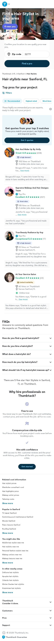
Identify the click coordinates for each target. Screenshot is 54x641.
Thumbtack (6, 74)
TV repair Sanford (9, 513)
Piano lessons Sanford (11, 525)
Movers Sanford (8, 521)
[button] (21, 194)
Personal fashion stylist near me (15, 551)
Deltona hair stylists (10, 572)
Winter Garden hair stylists (13, 584)
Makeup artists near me (11, 555)
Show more (7, 503)
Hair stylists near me (10, 547)
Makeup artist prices (10, 495)
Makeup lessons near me (12, 558)
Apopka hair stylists (10, 576)
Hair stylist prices (9, 483)
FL (15, 74)
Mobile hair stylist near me (13, 543)
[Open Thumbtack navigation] (6, 4)
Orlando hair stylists (10, 580)
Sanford (21, 74)
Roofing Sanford (9, 529)
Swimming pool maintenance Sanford (17, 517)
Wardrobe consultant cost (13, 487)
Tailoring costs (8, 499)
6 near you (10, 26)
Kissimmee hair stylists (11, 588)
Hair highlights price (10, 491)
